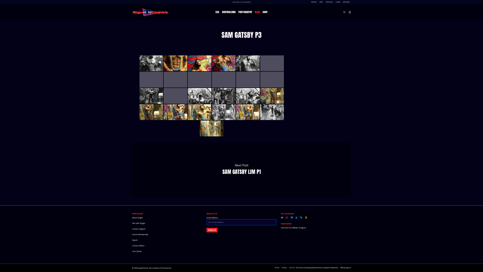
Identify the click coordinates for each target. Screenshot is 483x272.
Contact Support (138, 229)
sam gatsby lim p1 (241, 170)
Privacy (284, 268)
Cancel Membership (140, 234)
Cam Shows (137, 251)
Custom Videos (138, 245)
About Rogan (137, 217)
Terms (277, 268)
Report (135, 240)
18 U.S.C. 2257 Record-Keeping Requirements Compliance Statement (313, 268)
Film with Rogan (138, 223)
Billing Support (345, 268)
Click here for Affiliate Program (293, 228)
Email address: (212, 217)
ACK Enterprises (165, 268)
